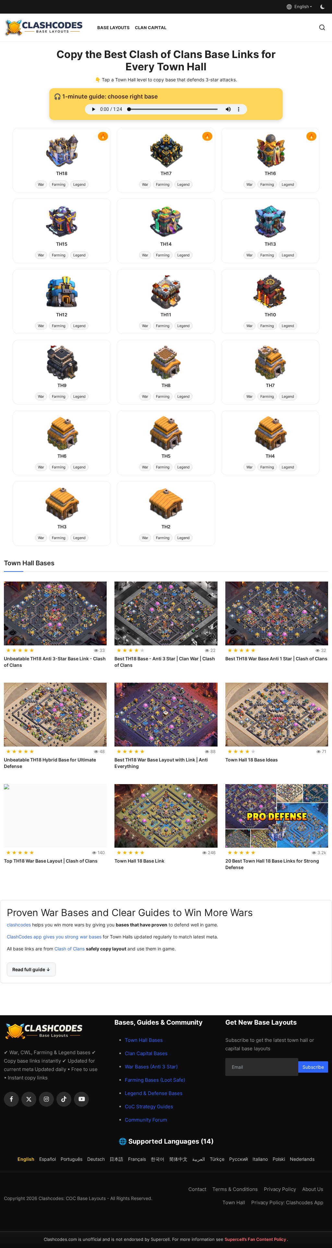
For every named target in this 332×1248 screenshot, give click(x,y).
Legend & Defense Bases (154, 1093)
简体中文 (178, 1159)
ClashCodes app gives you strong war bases (54, 936)
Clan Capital (150, 27)
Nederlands (302, 1159)
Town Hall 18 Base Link (139, 861)
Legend (79, 184)
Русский (238, 1159)
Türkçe (217, 1159)
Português (71, 1159)
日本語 (116, 1159)
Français (137, 1159)
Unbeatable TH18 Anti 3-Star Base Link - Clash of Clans (55, 662)
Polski (279, 1159)
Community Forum (146, 1120)
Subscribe (313, 1067)
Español (47, 1159)
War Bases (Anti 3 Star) (151, 1067)
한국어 (157, 1159)
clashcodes (19, 924)
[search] (322, 27)
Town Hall (233, 1202)
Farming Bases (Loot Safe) (155, 1080)
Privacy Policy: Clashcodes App (287, 1202)
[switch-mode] (323, 7)
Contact (197, 1189)
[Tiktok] (63, 1099)
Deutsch (96, 1159)
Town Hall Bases (144, 1040)
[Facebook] (11, 1099)
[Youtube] (81, 1099)
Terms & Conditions (235, 1189)
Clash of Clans (69, 948)
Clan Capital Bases (146, 1053)
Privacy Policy (280, 1189)
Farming (58, 184)
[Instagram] (46, 1099)
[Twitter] (28, 1099)
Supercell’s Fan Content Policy (256, 1239)
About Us (312, 1189)
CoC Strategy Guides (149, 1106)
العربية (198, 1159)
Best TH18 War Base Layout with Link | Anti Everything (161, 763)
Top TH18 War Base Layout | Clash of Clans (51, 861)
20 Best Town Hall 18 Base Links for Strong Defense (272, 864)
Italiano (260, 1159)
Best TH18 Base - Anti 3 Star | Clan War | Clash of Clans (164, 662)
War (41, 184)
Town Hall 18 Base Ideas (251, 759)
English (300, 6)
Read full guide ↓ (31, 969)
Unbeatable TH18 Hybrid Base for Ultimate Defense (50, 763)
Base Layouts (113, 27)
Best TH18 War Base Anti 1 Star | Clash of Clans (276, 658)
